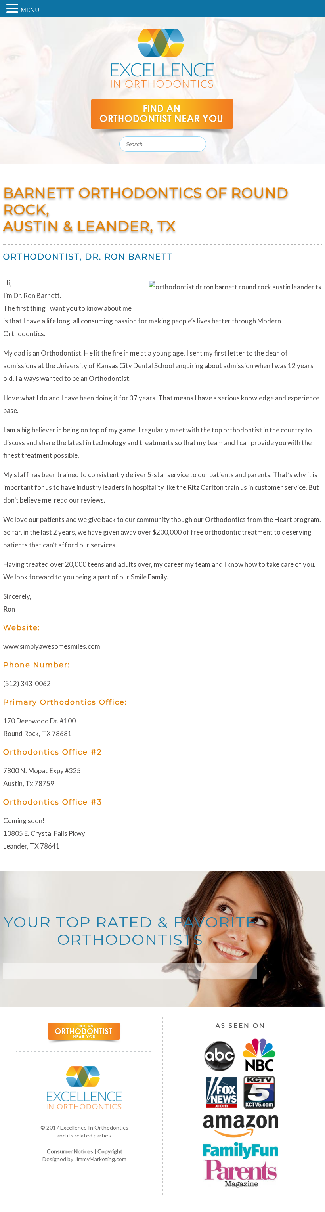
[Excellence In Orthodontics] (162, 85)
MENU (30, 10)
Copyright (110, 1151)
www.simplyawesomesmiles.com (51, 646)
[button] (13, 7)
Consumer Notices (70, 1151)
